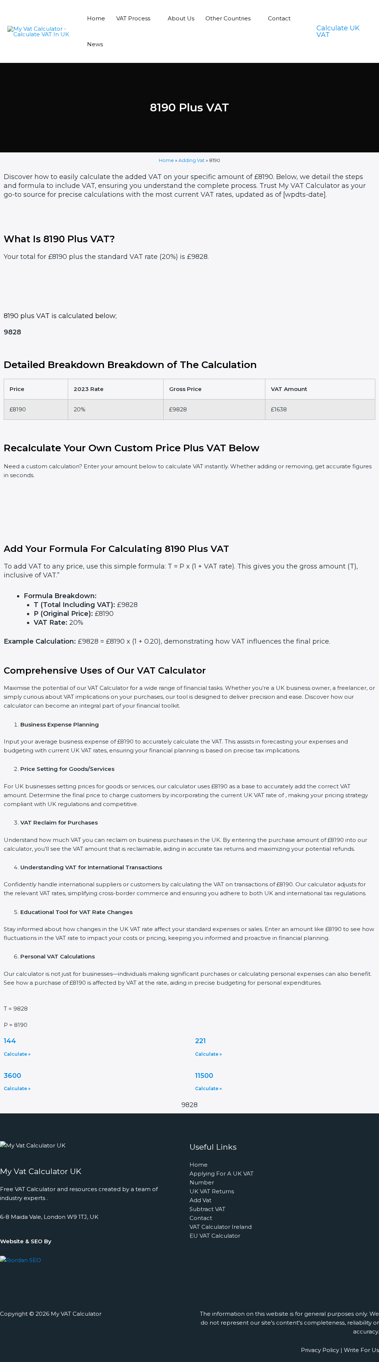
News (95, 44)
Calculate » (17, 1054)
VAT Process (133, 18)
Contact (279, 18)
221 (200, 1041)
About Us (181, 18)
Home (96, 18)
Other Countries (228, 18)
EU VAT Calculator (215, 1235)
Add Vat (200, 1200)
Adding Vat (191, 160)
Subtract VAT (207, 1209)
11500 (204, 1076)
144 (10, 1041)
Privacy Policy (320, 1349)
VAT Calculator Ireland (221, 1226)
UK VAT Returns (212, 1191)
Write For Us (361, 1349)
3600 (12, 1076)
